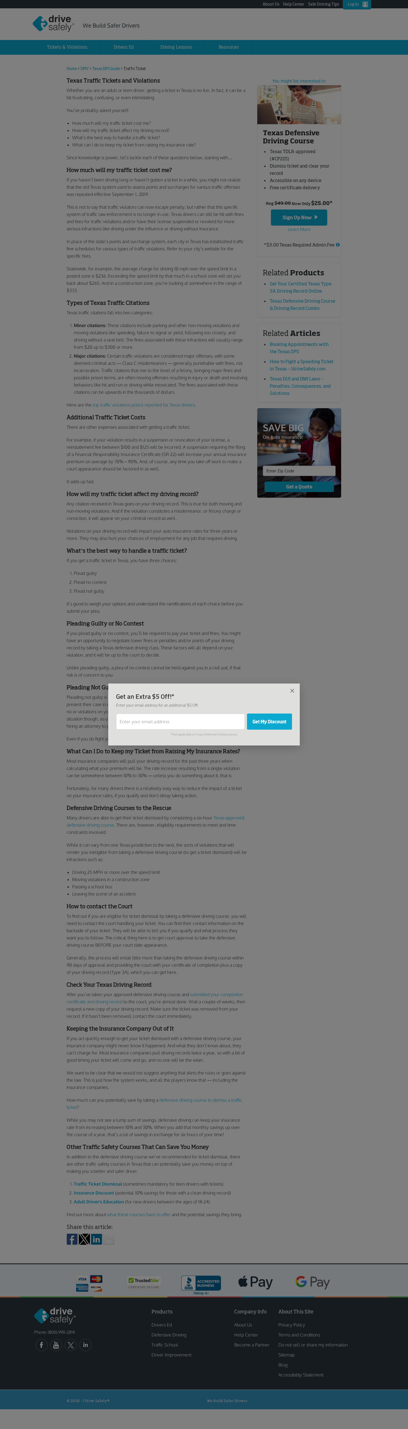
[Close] (292, 690)
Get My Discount (269, 721)
